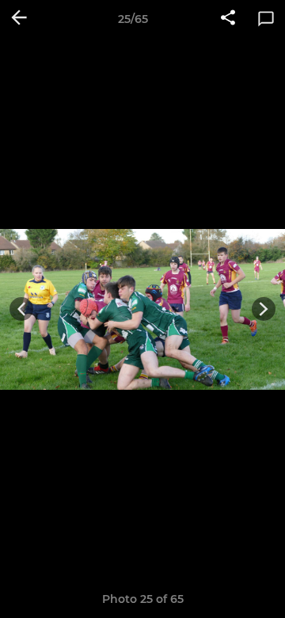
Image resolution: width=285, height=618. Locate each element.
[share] (228, 19)
